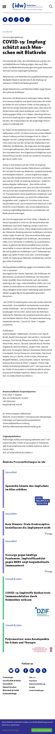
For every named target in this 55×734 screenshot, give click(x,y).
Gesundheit (7, 684)
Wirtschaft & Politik (11, 690)
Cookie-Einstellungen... (11, 730)
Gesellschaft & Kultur (12, 680)
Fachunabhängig (9, 693)
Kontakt (32, 687)
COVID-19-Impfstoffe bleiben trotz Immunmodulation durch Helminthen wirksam (27, 596)
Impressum (33, 681)
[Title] (16, 19)
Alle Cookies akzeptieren (41, 730)
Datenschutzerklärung (37, 684)
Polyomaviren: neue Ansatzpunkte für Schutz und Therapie (27, 641)
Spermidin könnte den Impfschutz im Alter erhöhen (27, 487)
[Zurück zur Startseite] (27, 6)
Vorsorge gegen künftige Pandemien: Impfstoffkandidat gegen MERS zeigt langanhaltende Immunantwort (27, 560)
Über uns (32, 677)
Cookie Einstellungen (36, 690)
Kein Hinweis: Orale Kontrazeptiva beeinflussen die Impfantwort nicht (27, 526)
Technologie (8, 677)
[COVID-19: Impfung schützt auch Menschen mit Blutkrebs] (10, 19)
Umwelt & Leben (9, 687)
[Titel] (5, 19)
